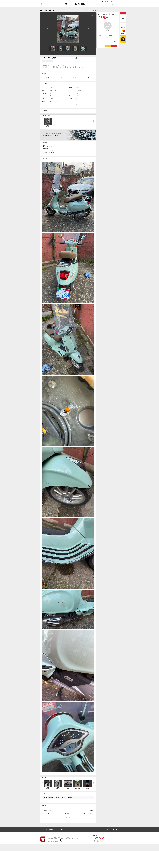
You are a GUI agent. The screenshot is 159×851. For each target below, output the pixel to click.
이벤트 (108, 4)
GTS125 (87, 788)
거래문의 (114, 41)
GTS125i (48, 788)
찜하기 (107, 46)
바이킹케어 (65, 4)
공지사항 (113, 4)
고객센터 (117, 1)
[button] (47, 29)
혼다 (58, 787)
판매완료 (112, 35)
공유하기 (94, 10)
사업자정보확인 (63, 840)
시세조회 (102, 4)
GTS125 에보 (77, 788)
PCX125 (58, 788)
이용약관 (56, 829)
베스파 (48, 125)
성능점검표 (101, 46)
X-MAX (67, 788)
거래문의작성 (91, 810)
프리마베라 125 (48, 126)
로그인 (105, 1)
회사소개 (42, 829)
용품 (59, 4)
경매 (55, 4)
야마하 (68, 787)
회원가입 (108, 1)
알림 (103, 1)
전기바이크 (49, 4)
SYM (48, 787)
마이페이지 (112, 1)
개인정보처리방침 (49, 829)
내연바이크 (42, 4)
